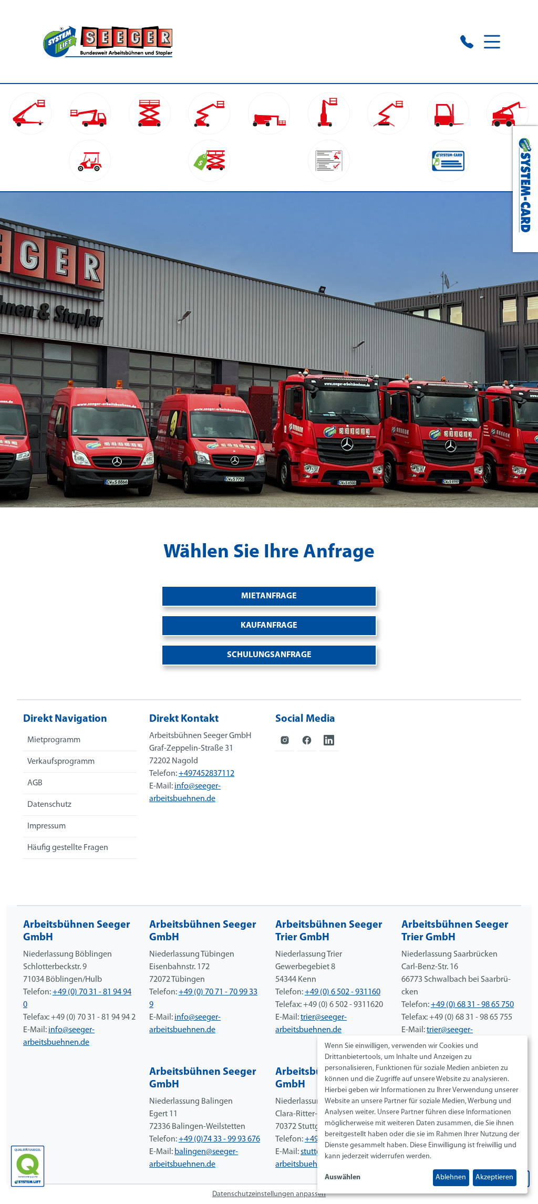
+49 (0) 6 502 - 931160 (342, 992)
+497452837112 (206, 774)
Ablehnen (451, 1177)
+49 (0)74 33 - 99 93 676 (219, 1139)
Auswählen (342, 1177)
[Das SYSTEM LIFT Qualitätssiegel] (28, 1166)
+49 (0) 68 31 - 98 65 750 (472, 1005)
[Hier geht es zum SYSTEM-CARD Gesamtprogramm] (525, 189)
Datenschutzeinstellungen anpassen (269, 1194)
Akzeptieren (494, 1177)
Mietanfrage (269, 596)
